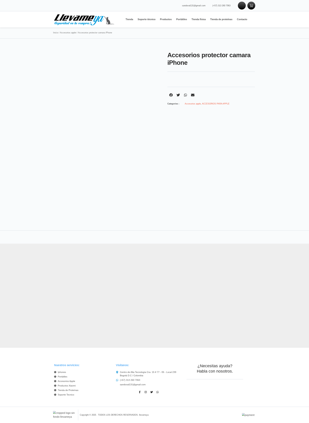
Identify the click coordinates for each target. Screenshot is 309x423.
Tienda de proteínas (221, 19)
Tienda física (199, 19)
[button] (171, 95)
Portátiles (181, 19)
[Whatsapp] (157, 392)
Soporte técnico (146, 19)
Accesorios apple (68, 32)
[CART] (251, 6)
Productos (166, 19)
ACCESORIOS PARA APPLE (215, 103)
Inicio (55, 32)
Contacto (242, 19)
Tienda (129, 19)
